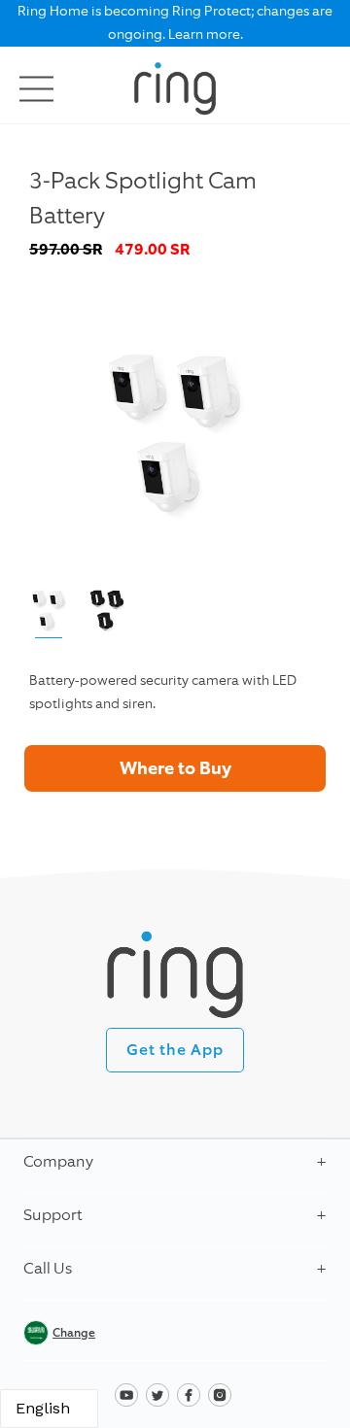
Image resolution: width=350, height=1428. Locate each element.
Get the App (175, 1049)
